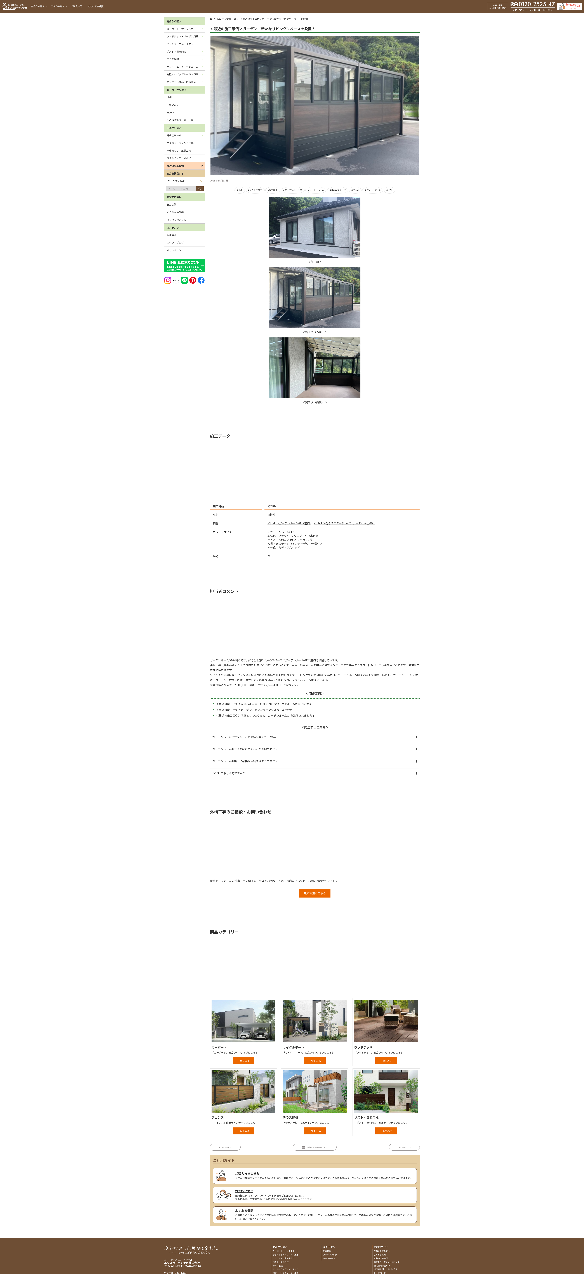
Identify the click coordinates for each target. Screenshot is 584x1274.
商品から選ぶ (38, 6)
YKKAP (170, 112)
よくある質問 (380, 1254)
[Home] (211, 19)
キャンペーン (174, 250)
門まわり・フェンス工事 (180, 143)
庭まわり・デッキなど (179, 158)
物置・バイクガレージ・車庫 (182, 74)
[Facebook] (201, 280)
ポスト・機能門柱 (176, 51)
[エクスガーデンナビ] (14, 6)
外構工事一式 (174, 135)
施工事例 (171, 204)
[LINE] (184, 280)
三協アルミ (173, 105)
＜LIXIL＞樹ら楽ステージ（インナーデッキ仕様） (344, 523)
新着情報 (171, 235)
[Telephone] (533, 6)
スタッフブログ (175, 242)
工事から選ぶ (58, 6)
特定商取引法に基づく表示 (386, 1269)
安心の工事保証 (96, 6)
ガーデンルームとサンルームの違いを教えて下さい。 (245, 737)
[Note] (176, 280)
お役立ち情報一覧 (226, 19)
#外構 (239, 190)
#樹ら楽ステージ (338, 190)
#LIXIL (389, 190)
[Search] (200, 188)
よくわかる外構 (175, 212)
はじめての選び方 (176, 219)
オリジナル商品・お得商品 (181, 82)
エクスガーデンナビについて (387, 1261)
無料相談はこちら (315, 893)
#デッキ (355, 190)
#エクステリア (255, 190)
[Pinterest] (192, 280)
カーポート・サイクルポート (182, 29)
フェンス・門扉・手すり (180, 44)
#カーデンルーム (316, 190)
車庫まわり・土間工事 (179, 150)
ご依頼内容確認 (497, 6)
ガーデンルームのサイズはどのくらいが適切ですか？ (245, 749)
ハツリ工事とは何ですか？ (228, 773)
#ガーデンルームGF (292, 190)
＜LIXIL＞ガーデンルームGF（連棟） (289, 523)
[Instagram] (167, 280)
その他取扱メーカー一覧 (180, 120)
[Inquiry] (569, 6)
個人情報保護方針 (382, 1265)
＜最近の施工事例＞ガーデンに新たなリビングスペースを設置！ (275, 19)
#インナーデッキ (373, 190)
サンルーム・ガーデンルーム (182, 66)
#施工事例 (273, 190)
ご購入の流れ (78, 6)
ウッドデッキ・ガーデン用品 (182, 36)
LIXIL (169, 97)
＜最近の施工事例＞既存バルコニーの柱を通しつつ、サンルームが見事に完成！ (265, 704)
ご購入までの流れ (382, 1251)
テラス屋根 (173, 59)
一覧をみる (243, 1061)
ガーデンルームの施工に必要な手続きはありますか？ (245, 761)
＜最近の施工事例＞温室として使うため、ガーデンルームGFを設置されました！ (265, 715)
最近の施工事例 (175, 166)
